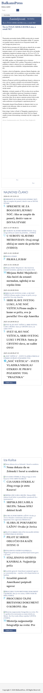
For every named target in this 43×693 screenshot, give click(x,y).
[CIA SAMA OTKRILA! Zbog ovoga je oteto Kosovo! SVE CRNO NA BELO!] (21, 478)
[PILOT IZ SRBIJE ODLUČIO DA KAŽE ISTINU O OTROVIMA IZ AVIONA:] (21, 533)
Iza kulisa (30, 19)
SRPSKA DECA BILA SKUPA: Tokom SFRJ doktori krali (20, 506)
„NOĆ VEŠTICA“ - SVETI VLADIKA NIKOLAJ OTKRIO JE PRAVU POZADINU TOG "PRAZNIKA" (23, 369)
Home (5, 18)
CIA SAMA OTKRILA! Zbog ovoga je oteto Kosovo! (20, 485)
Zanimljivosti (17, 18)
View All (9, 382)
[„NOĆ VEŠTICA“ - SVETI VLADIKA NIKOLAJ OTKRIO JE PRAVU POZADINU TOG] (21, 357)
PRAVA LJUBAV (17, 259)
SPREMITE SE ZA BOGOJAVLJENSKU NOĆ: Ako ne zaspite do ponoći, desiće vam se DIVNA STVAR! (21, 214)
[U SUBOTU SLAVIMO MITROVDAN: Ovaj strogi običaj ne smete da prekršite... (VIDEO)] (21, 232)
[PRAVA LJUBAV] (10, 256)
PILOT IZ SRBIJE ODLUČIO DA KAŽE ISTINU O (20, 541)
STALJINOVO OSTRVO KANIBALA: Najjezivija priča (21, 561)
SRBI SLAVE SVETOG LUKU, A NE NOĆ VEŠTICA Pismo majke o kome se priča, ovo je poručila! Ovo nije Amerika (23, 308)
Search (17, 10)
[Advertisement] (21, 134)
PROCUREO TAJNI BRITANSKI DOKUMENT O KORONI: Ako (23, 602)
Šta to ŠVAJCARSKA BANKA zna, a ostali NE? (19, 28)
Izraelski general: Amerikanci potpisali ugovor (19, 582)
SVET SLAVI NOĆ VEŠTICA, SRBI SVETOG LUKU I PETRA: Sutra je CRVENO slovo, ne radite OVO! (23, 339)
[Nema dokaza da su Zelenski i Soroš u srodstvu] (21, 464)
